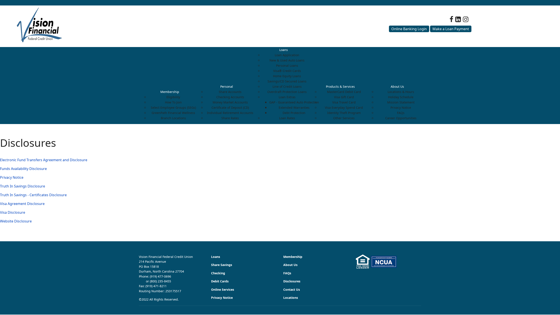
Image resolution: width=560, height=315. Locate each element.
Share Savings (221, 265)
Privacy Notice (11, 177)
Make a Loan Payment (450, 28)
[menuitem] (169, 92)
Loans (215, 257)
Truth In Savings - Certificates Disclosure (33, 194)
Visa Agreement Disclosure (22, 203)
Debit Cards (220, 281)
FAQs (287, 273)
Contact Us (291, 289)
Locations (290, 298)
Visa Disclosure (12, 212)
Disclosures (291, 281)
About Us (290, 265)
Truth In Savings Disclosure (22, 186)
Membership (292, 257)
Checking (218, 273)
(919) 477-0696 (160, 276)
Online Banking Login (409, 28)
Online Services (222, 289)
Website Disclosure (16, 221)
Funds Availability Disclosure (23, 168)
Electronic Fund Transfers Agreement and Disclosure (43, 160)
